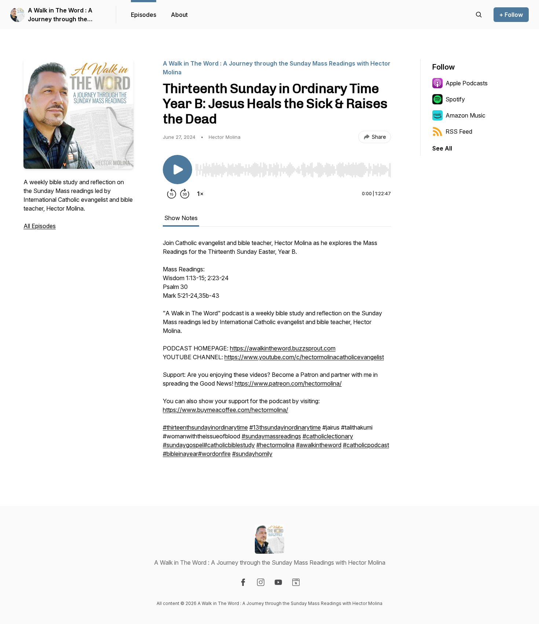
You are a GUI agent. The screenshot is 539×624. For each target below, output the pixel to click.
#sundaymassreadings (271, 436)
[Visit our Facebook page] (243, 582)
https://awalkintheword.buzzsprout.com (283, 348)
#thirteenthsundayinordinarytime (205, 427)
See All (442, 148)
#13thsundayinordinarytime (285, 427)
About (179, 14)
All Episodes (39, 226)
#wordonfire (214, 453)
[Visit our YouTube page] (278, 582)
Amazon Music (465, 115)
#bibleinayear (180, 453)
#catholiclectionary (327, 436)
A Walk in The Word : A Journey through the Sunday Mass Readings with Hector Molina (61, 15)
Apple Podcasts (466, 83)
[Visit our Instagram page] (260, 582)
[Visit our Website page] (296, 582)
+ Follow (511, 14)
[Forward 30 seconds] (185, 194)
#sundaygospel (183, 445)
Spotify (455, 99)
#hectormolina (275, 445)
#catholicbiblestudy (229, 445)
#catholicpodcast (366, 445)
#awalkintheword (318, 445)
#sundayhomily (252, 453)
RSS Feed (458, 131)
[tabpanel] (277, 351)
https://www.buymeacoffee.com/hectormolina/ (225, 409)
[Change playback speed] (200, 194)
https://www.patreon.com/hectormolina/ (288, 383)
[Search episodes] (479, 14)
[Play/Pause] (177, 169)
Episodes (143, 14)
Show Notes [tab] (181, 218)
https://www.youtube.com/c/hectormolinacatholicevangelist (304, 357)
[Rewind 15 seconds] (171, 194)
